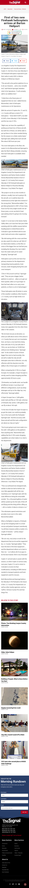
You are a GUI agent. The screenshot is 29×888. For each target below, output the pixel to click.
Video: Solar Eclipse (7, 652)
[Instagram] (16, 884)
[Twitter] (13, 884)
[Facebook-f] (9, 884)
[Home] (1, 9)
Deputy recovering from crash (11, 708)
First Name (4, 792)
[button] (3, 2)
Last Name (4, 798)
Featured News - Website (20, 9)
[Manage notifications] (25, 884)
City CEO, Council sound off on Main (13, 735)
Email (2, 805)
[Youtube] (19, 884)
